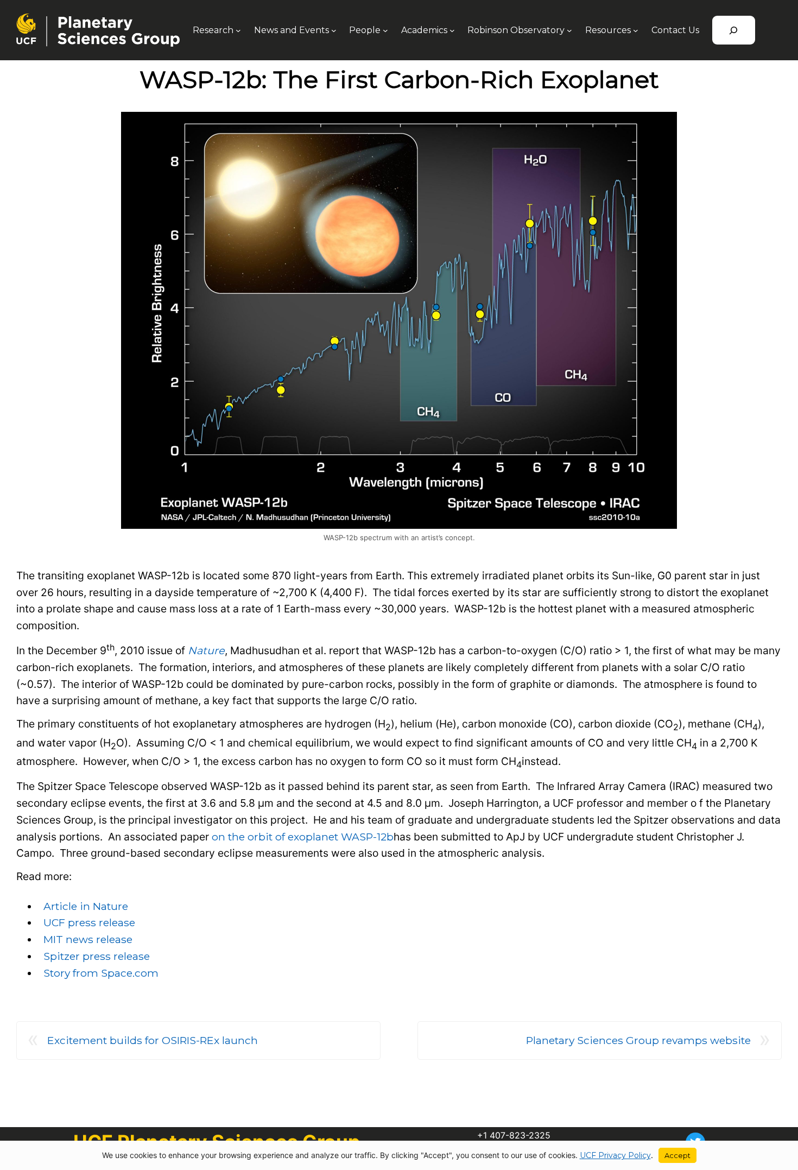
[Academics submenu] (452, 30)
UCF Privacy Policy (615, 1155)
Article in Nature (85, 906)
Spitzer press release (96, 956)
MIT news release (87, 939)
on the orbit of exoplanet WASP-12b (303, 836)
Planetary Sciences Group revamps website (638, 1040)
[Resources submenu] (635, 30)
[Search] (733, 30)
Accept (677, 1155)
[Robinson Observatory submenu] (569, 30)
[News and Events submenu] (334, 30)
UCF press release (89, 922)
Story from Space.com (101, 972)
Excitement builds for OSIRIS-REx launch (152, 1040)
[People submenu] (385, 30)
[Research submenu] (238, 30)
